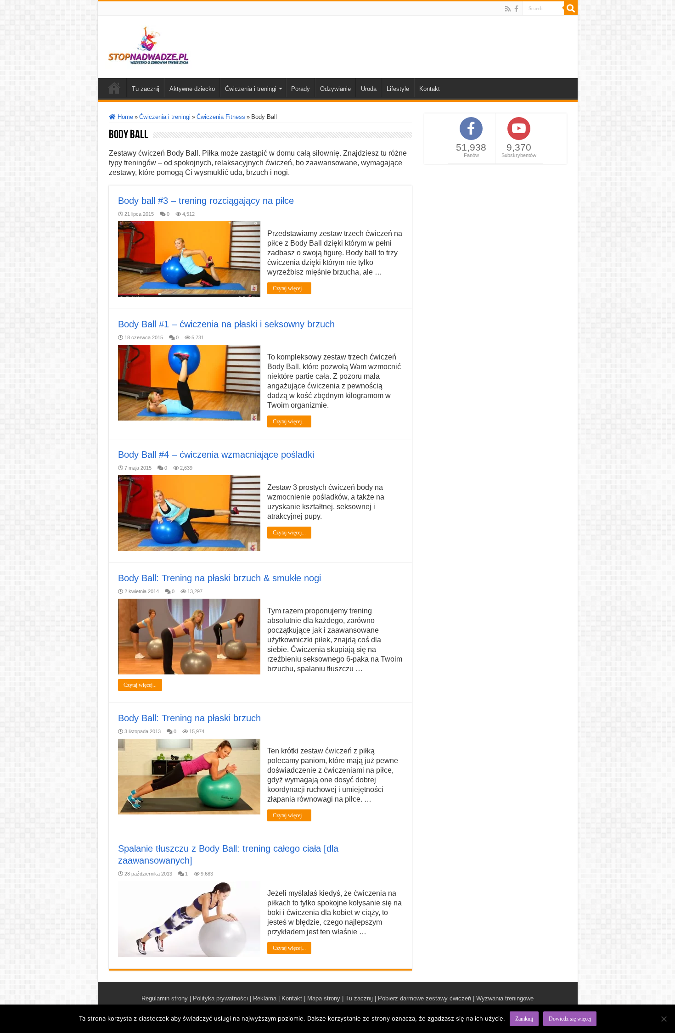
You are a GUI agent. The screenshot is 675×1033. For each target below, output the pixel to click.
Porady (300, 88)
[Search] (571, 8)
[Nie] (663, 1018)
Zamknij (524, 1019)
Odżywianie (335, 88)
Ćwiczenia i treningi (250, 88)
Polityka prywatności (220, 998)
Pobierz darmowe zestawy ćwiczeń (424, 998)
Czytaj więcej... (289, 288)
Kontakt (429, 88)
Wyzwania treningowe (505, 998)
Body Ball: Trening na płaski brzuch (189, 718)
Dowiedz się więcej (570, 1019)
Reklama (264, 998)
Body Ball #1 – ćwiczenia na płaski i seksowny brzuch (226, 324)
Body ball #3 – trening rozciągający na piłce (206, 201)
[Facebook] (516, 8)
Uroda (369, 88)
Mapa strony (323, 998)
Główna (114, 87)
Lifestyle (398, 88)
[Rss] (508, 8)
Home (124, 116)
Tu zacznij (145, 88)
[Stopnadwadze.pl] (148, 45)
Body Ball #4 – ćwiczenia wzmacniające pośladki (216, 454)
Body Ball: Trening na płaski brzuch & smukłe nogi (219, 578)
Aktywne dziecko (192, 88)
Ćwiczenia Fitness (221, 116)
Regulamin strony (164, 998)
